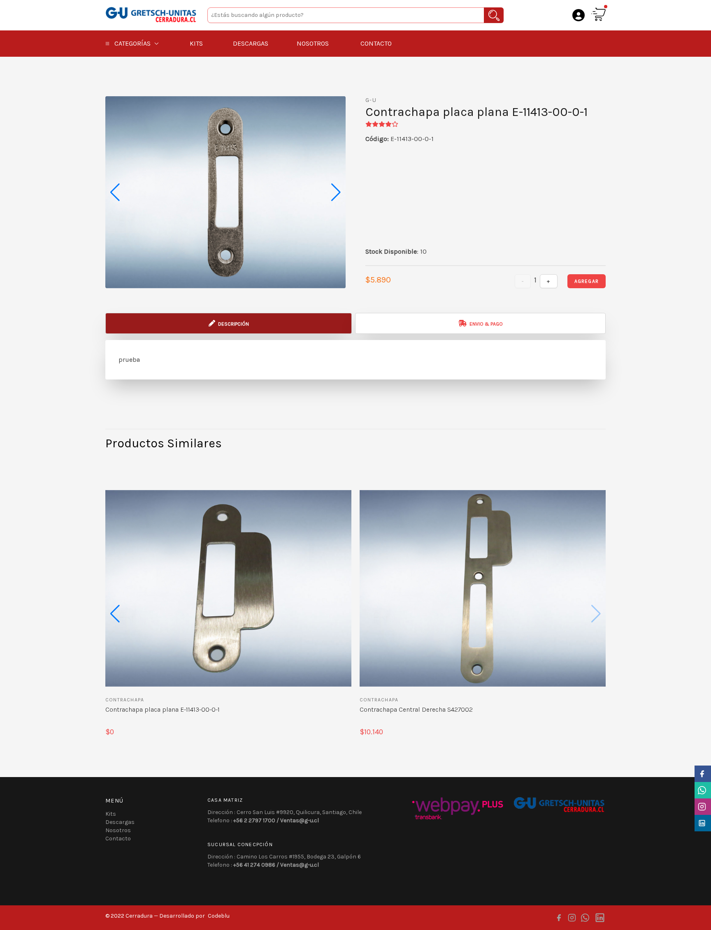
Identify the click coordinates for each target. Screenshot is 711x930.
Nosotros (313, 43)
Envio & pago (485, 324)
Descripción (233, 324)
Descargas (250, 43)
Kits (196, 43)
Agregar (586, 281)
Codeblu (219, 915)
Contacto (376, 43)
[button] (336, 192)
